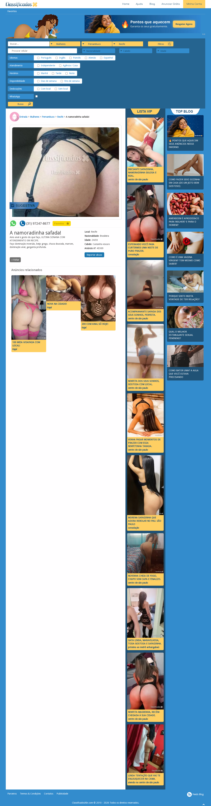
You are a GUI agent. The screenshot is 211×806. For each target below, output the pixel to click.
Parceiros (12, 793)
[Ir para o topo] (203, 804)
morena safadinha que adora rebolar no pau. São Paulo (144, 520)
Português (46, 57)
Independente (48, 65)
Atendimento (16, 65)
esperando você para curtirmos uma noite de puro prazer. (143, 247)
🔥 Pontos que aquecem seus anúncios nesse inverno (183, 143)
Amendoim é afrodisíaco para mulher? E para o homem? (184, 221)
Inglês (62, 57)
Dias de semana (48, 81)
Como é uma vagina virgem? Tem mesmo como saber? (184, 260)
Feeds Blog (198, 794)
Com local (45, 88)
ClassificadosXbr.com (82, 802)
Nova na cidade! (57, 303)
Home (125, 4)
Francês (76, 57)
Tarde (58, 73)
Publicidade (62, 793)
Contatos (48, 793)
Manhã (44, 73)
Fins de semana (72, 81)
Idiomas (13, 57)
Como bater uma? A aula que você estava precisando (183, 373)
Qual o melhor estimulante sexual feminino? (181, 335)
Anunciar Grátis (171, 4)
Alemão (92, 57)
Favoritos (12, 11)
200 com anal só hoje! (95, 324)
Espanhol (108, 57)
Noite (71, 73)
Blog (152, 4)
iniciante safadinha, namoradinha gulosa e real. (142, 172)
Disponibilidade (17, 81)
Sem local (63, 88)
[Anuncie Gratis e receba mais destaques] (145, 24)
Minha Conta (194, 4)
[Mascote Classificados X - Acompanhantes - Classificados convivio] (33, 26)
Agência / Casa (70, 65)
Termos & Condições (30, 793)
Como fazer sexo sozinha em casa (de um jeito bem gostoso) (184, 182)
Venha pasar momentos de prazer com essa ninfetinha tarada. (144, 442)
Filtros (161, 44)
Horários (14, 73)
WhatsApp (15, 96)
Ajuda (139, 4)
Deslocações (16, 88)
